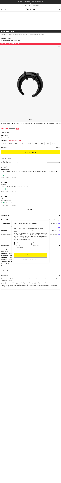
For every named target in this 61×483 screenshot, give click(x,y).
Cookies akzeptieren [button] (30, 255)
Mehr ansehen (30, 209)
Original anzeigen (12, 177)
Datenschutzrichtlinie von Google (25, 236)
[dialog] (30, 241)
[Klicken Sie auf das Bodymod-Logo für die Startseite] (30, 9)
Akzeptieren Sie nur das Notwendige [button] (30, 259)
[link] (4, 143)
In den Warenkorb (30, 152)
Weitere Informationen (25, 239)
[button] (30, 3)
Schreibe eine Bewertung (53, 162)
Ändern (58, 147)
